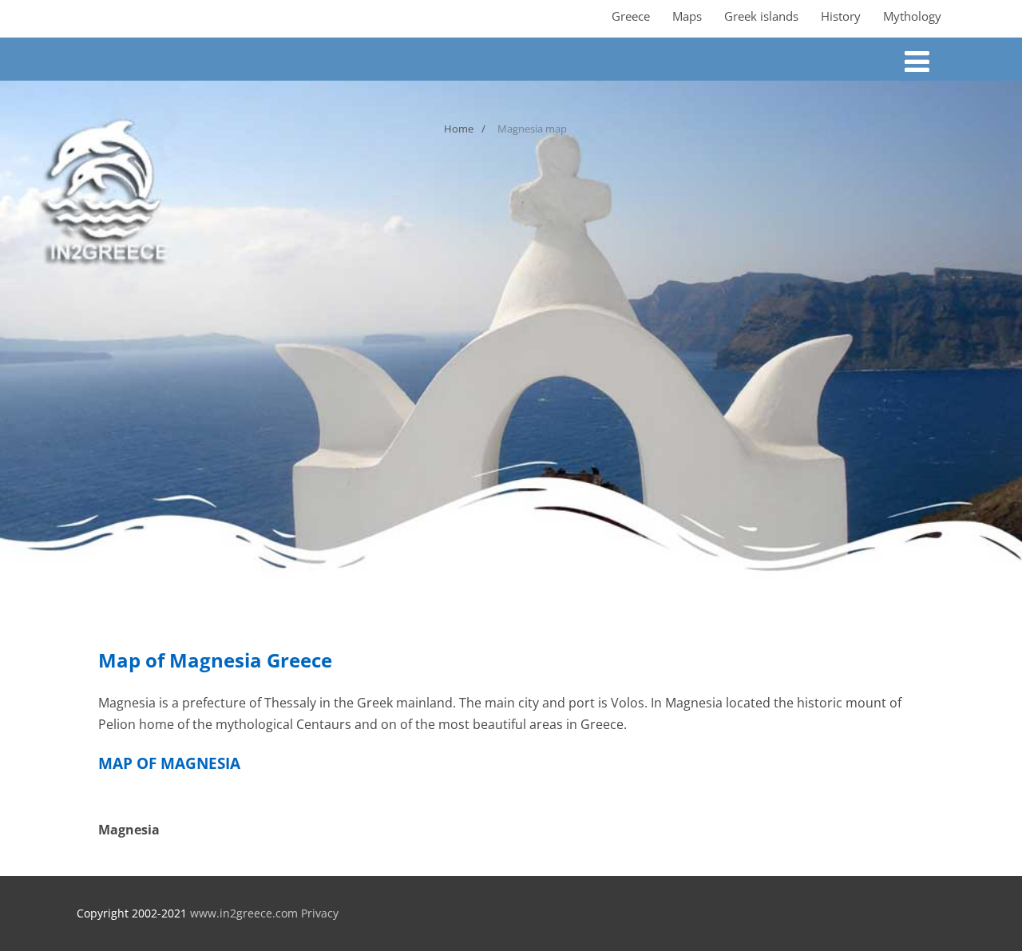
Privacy (320, 913)
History (841, 16)
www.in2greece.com (244, 913)
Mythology (912, 16)
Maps (687, 16)
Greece (631, 16)
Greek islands (761, 16)
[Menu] (917, 61)
